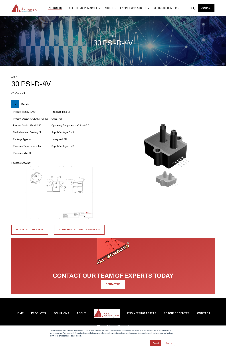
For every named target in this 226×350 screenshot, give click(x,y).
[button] (166, 179)
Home (20, 313)
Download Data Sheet (29, 229)
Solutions (61, 313)
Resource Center (176, 313)
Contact (206, 8)
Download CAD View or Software (79, 229)
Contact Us (113, 284)
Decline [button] (169, 343)
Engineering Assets (141, 313)
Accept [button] (156, 343)
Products (38, 313)
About (81, 313)
